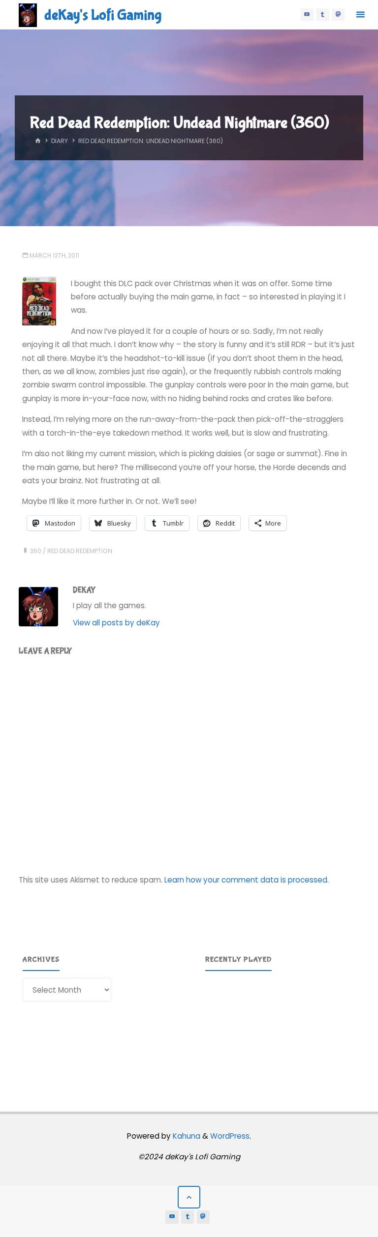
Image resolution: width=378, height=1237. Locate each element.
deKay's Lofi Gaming (102, 15)
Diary (59, 141)
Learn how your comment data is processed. (246, 880)
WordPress (230, 1136)
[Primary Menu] (360, 14)
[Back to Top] (189, 1197)
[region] (280, 1028)
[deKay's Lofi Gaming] (28, 14)
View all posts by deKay (116, 623)
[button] (220, 1028)
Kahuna (185, 1136)
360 (35, 551)
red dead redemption (79, 551)
